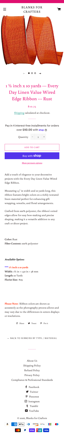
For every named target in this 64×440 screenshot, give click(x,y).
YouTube (33, 410)
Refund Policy (32, 370)
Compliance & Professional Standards (32, 380)
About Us (32, 360)
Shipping (19, 112)
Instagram (34, 401)
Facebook (33, 387)
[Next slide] (40, 73)
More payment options (32, 162)
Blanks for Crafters (32, 9)
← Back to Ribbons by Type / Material (32, 338)
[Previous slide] (24, 73)
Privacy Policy (32, 375)
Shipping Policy (32, 365)
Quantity (23, 137)
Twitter (33, 391)
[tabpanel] (32, 40)
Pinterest (33, 396)
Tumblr (33, 406)
